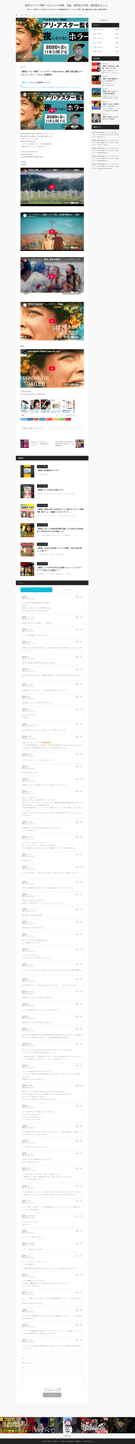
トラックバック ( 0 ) (68, 589)
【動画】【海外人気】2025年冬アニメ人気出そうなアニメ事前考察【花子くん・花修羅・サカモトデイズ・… (60, 510)
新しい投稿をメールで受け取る (53, 1390)
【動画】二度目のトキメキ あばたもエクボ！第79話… (110, 118)
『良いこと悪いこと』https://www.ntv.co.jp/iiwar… (108, 84)
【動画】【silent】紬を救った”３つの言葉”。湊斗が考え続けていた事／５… (60, 549)
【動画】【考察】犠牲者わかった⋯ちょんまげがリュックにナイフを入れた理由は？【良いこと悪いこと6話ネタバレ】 (105, 135)
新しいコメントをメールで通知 (53, 1389)
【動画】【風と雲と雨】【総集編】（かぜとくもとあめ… (110, 67)
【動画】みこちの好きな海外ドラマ (50, 490)
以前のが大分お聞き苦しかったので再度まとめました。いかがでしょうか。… (110, 72)
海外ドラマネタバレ (105, 38)
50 (42, 428)
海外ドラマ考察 (24, 15)
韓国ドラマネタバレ (105, 47)
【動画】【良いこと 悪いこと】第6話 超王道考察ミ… (109, 92)
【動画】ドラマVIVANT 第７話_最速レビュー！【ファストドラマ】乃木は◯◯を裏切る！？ (59, 569)
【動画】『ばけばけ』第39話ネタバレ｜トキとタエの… (110, 105)
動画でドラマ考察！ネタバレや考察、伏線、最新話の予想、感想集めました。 (67, 5)
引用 (81, 596)
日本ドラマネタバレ (105, 29)
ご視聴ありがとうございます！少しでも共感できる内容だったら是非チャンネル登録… (110, 97)
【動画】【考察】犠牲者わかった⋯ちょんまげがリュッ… (110, 80)
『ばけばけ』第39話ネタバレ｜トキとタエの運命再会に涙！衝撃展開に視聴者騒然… (110, 110)
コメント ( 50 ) (36, 589)
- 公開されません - (28, 1362)
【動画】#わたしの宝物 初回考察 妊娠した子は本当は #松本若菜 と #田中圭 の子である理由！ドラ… (60, 530)
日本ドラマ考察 (105, 34)
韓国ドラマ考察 (105, 51)
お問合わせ (67, 1436)
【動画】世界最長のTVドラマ (48, 470)
